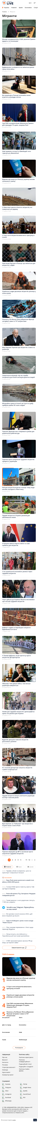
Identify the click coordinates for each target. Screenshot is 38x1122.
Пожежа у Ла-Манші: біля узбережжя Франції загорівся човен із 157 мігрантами (18, 320)
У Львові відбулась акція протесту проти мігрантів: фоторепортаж (16, 656)
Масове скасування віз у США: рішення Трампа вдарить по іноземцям (18, 40)
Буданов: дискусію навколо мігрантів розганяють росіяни (15, 740)
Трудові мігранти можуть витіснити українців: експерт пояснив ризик (18, 796)
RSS (24, 1097)
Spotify (25, 1091)
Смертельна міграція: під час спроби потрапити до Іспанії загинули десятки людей (18, 376)
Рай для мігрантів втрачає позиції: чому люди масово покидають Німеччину (18, 488)
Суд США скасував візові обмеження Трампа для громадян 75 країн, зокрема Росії (17, 124)
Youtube (7, 1084)
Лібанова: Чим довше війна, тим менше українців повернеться (16, 684)
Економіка (28, 7)
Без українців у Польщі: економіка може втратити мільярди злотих (16, 96)
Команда (5, 1070)
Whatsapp (8, 1101)
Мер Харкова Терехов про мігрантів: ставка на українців (18, 348)
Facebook (8, 1097)
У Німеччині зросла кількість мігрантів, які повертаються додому (17, 208)
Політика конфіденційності (24, 1060)
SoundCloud (27, 1094)
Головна (4, 11)
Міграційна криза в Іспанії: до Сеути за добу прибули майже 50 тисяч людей (17, 404)
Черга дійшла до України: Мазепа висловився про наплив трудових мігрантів (18, 600)
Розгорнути (19, 1047)
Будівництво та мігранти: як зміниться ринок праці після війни (18, 68)
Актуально (6, 1017)
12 (29, 860)
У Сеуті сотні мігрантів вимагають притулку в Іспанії (18, 236)
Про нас (4, 1057)
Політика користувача (26, 1057)
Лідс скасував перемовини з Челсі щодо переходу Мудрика (17, 928)
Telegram (8, 1087)
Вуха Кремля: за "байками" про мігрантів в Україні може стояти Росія (17, 824)
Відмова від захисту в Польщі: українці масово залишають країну (18, 180)
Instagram (8, 1094)
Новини (14, 7)
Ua (30, 3)
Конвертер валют (7, 1075)
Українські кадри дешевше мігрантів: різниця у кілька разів (19, 292)
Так (35, 1120)
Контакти (5, 1062)
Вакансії (4, 1060)
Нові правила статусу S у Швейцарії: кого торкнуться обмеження (16, 152)
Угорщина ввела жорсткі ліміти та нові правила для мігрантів (16, 544)
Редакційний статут (25, 1064)
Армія (21, 7)
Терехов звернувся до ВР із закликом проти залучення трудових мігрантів (17, 852)
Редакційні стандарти (26, 1066)
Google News (27, 1087)
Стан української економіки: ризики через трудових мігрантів (17, 572)
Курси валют (6, 1072)
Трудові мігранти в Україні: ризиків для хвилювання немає (16, 516)
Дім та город (6, 1025)
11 (26, 860)
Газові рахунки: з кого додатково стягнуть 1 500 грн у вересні (18, 901)
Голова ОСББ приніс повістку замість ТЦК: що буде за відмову (18, 888)
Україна (6, 7)
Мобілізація (23, 1040)
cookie (14, 1120)
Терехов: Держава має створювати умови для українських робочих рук (18, 432)
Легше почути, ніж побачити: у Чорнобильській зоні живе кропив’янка (15, 935)
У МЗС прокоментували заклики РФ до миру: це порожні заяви (17, 942)
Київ (20, 1032)
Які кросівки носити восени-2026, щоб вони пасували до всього (17, 915)
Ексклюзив (6, 1032)
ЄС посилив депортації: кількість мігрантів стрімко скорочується (17, 768)
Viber (6, 1091)
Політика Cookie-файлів (24, 1070)
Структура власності (8, 1067)
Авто (20, 1017)
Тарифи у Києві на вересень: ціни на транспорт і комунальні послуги (16, 872)
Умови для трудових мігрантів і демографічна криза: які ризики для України (18, 712)
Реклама (5, 1065)
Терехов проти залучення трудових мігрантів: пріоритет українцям (18, 460)
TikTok (25, 1084)
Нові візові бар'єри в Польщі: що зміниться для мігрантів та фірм (18, 264)
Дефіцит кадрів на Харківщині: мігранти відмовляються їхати (16, 628)
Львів (4, 1040)
